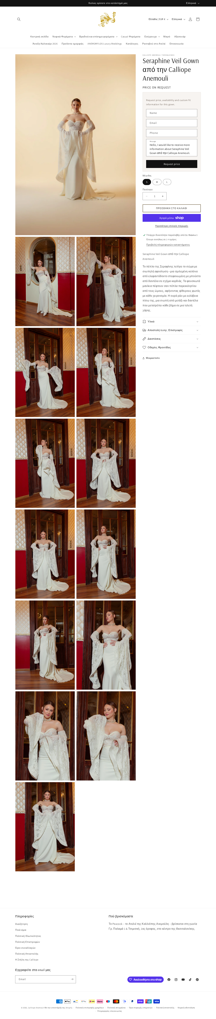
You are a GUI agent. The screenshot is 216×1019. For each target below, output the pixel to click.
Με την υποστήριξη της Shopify (58, 1007)
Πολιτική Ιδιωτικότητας (28, 935)
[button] (19, 19)
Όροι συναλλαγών (25, 947)
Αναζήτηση (21, 924)
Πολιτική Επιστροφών (27, 941)
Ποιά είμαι (20, 930)
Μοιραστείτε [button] (153, 357)
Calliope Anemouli (36, 1007)
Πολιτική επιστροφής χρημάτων (90, 1007)
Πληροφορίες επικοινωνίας (109, 1011)
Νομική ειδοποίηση (186, 1007)
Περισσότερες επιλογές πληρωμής (171, 226)
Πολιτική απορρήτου (116, 1007)
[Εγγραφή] (72, 979)
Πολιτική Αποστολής (26, 953)
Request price (172, 164)
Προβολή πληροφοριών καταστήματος (168, 244)
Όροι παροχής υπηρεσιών (141, 1007)
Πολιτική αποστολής (165, 1007)
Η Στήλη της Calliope (26, 959)
